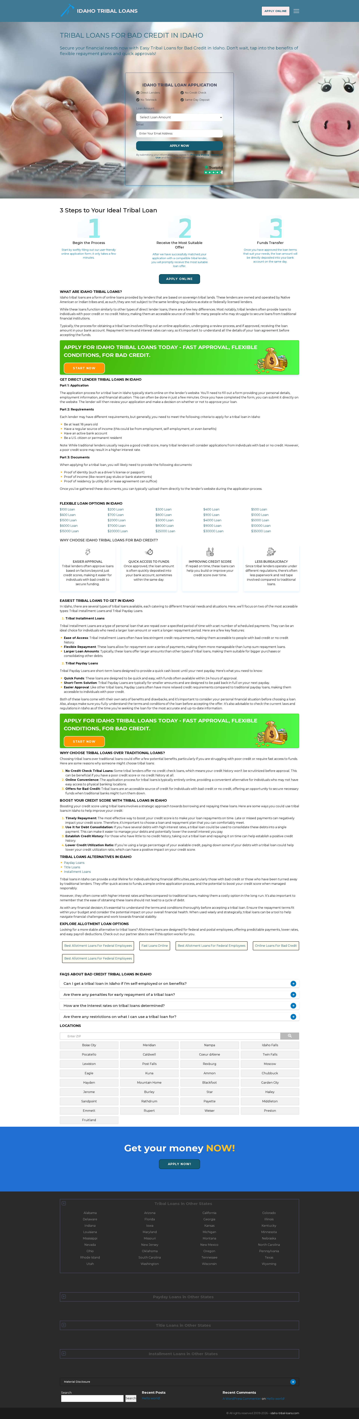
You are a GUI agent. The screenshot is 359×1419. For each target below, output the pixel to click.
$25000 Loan (165, 531)
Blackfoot (209, 1082)
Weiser (210, 1110)
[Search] (289, 1036)
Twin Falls (270, 1054)
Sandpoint (89, 1101)
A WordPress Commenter (242, 1398)
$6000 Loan (69, 525)
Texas (269, 1257)
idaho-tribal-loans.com (285, 1413)
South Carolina (150, 1257)
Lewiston (89, 1064)
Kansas (209, 1225)
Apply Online (276, 11)
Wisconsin (209, 1264)
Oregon (209, 1251)
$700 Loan (116, 515)
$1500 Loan (68, 520)
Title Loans (72, 867)
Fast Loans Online (155, 945)
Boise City (89, 1045)
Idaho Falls (270, 1045)
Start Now (84, 368)
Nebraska (269, 1238)
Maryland (150, 1232)
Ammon (210, 1073)
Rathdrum (149, 1101)
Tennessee (209, 1257)
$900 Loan (211, 515)
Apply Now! (179, 1164)
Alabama (90, 1213)
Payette (210, 1101)
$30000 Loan (213, 531)
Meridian (149, 1045)
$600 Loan (68, 515)
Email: (140, 124)
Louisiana (90, 1232)
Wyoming (269, 1264)
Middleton (270, 1101)
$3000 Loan (165, 520)
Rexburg (209, 1064)
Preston (270, 1110)
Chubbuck (270, 1073)
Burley (149, 1092)
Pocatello (89, 1054)
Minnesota (269, 1232)
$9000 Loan (212, 525)
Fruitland (89, 1120)
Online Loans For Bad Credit (276, 945)
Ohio (90, 1251)
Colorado (269, 1213)
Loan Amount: (145, 108)
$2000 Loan (117, 520)
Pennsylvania (269, 1251)
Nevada (90, 1245)
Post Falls (149, 1064)
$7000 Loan (117, 525)
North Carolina (269, 1245)
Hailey (269, 1092)
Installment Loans (77, 872)
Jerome (89, 1092)
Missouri (150, 1238)
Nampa (209, 1045)
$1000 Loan (260, 515)
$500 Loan (259, 509)
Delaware (90, 1219)
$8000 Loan (165, 525)
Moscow (270, 1064)
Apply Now (179, 146)
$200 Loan (116, 509)
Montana (209, 1238)
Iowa (149, 1225)
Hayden (89, 1082)
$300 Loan (163, 509)
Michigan (209, 1232)
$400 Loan (211, 509)
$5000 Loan (260, 520)
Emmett (89, 1110)
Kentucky (269, 1225)
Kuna (149, 1073)
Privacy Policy (199, 154)
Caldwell (149, 1054)
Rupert (149, 1110)
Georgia (209, 1219)
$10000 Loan (261, 525)
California (209, 1213)
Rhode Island (90, 1257)
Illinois (269, 1219)
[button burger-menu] (296, 11)
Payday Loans (74, 863)
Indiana (90, 1225)
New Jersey (149, 1245)
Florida (150, 1219)
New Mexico (209, 1245)
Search (66, 1392)
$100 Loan (67, 509)
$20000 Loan (118, 531)
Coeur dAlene (209, 1054)
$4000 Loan (212, 520)
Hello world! (151, 1398)
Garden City (270, 1082)
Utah (90, 1264)
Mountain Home (149, 1082)
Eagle (89, 1073)
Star (210, 1092)
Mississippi (90, 1238)
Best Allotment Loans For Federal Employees (98, 945)
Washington (150, 1264)
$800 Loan (164, 515)
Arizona (149, 1213)
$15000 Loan (69, 531)
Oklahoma (150, 1251)
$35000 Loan (261, 531)
